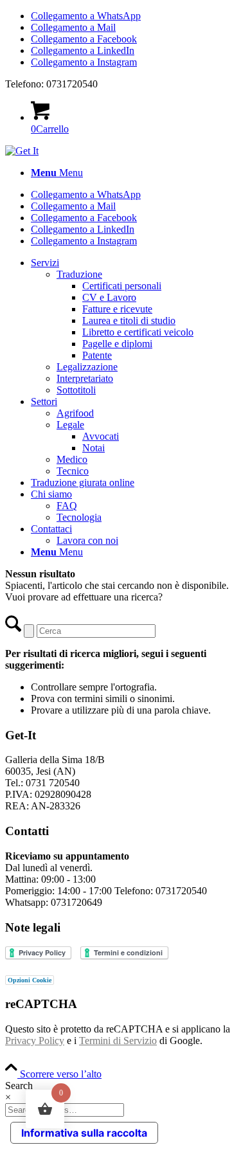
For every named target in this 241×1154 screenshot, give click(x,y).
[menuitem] (133, 173)
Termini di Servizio (118, 1040)
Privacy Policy (34, 1040)
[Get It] (22, 150)
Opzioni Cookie (29, 980)
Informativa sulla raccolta (84, 1132)
